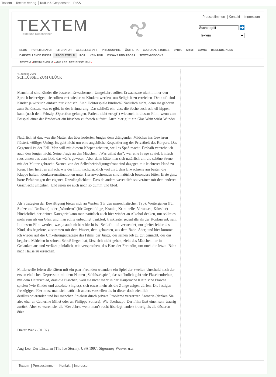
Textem (6, 3)
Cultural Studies (156, 49)
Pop (82, 55)
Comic (202, 49)
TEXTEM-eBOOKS (151, 55)
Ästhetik (132, 49)
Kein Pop (96, 55)
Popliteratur (42, 49)
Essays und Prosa (121, 55)
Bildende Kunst (223, 49)
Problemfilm (65, 55)
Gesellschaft (87, 49)
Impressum (252, 17)
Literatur (64, 49)
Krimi (190, 49)
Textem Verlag (26, 3)
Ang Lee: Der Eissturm (72, 62)
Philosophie (111, 49)
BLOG (23, 49)
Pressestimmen (213, 17)
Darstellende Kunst (35, 55)
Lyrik (178, 49)
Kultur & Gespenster (55, 3)
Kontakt (234, 17)
